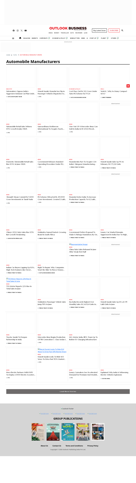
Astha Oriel (106, 289)
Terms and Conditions (74, 358)
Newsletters (75, 38)
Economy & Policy (58, 38)
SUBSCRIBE (114, 30)
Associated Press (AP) (15, 169)
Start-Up (93, 38)
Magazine (26, 38)
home (8, 55)
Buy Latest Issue (99, 30)
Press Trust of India (77, 126)
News (83, 38)
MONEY (56, 33)
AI (87, 38)
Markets (35, 38)
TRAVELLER (65, 33)
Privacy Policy (92, 358)
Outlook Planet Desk (15, 83)
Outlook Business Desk (78, 82)
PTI (40, 79)
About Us (44, 358)
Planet (103, 38)
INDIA (51, 33)
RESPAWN (78, 33)
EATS (72, 33)
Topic (15, 55)
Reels (102, 73)
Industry (9, 76)
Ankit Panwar (106, 82)
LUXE (85, 33)
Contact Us (56, 358)
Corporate (43, 38)
